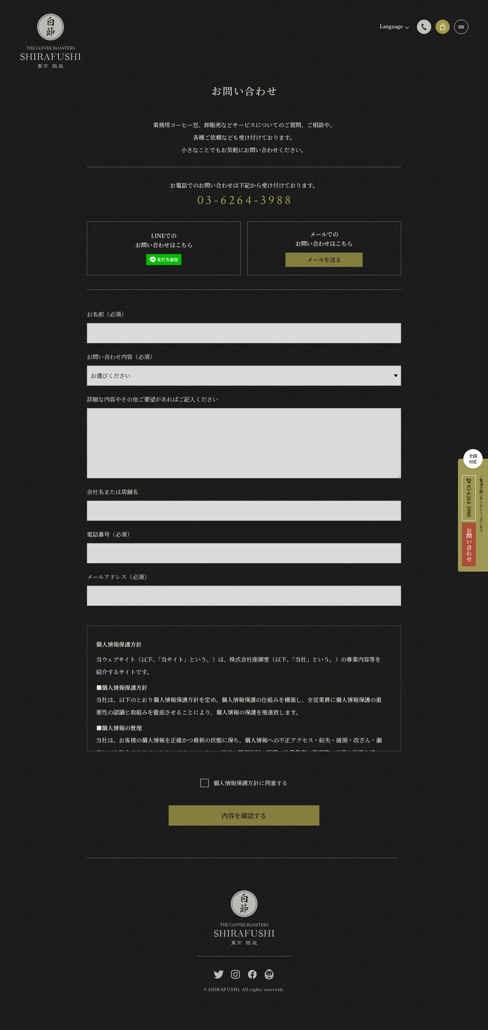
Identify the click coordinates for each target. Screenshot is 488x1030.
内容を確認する (244, 815)
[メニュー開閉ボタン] (461, 27)
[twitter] (218, 974)
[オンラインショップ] (442, 27)
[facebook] (252, 974)
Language (391, 26)
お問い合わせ (469, 544)
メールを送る (324, 259)
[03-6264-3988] (424, 27)
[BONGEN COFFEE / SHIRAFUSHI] (269, 974)
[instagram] (235, 974)
